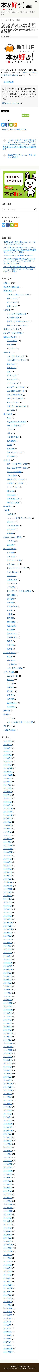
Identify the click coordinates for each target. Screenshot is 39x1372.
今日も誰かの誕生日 (15, 395)
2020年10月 (8, 969)
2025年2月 (7, 802)
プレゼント (7, 726)
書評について (12, 302)
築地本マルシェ (13, 499)
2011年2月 (7, 1342)
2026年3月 (7, 758)
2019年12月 (8, 1003)
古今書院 (10, 599)
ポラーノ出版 (12, 580)
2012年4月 (7, 1302)
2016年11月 (8, 1127)
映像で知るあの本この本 (16, 406)
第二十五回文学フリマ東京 (17, 464)
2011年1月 (7, 1345)
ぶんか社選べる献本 (15, 668)
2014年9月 (7, 1214)
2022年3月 (7, 912)
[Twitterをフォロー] (3, 125)
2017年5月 (7, 1107)
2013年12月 (8, 1245)
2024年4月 (7, 832)
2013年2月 (7, 1278)
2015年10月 (8, 1171)
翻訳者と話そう (13, 502)
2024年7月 (7, 825)
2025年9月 (7, 778)
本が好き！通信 (17, 1368)
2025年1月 (7, 805)
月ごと (9, 657)
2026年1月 (7, 765)
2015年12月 (8, 1164)
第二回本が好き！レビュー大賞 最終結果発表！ (22, 156)
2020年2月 (7, 996)
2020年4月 (7, 990)
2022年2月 (7, 916)
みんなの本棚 (12, 379)
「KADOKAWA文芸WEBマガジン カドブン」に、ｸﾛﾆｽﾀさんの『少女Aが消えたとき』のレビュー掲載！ (19, 261)
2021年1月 (7, 959)
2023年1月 (7, 879)
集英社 (9, 649)
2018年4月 (7, 1070)
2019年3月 (7, 1033)
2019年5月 (7, 1027)
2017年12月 (8, 1084)
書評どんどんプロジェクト (17, 325)
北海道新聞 (11, 441)
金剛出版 (10, 645)
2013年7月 (7, 1261)
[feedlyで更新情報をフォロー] (11, 125)
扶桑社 (9, 614)
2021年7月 (7, 939)
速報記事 (6, 710)
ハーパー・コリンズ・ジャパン (19, 518)
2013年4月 (7, 1271)
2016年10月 (8, 1131)
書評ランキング (9, 337)
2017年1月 (7, 1120)
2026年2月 (7, 761)
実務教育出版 (12, 606)
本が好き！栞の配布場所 (13, 333)
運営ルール (7, 291)
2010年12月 (8, 1349)
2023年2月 (7, 876)
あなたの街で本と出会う (16, 422)
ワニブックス (12, 583)
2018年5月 (7, 1067)
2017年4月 (7, 1110)
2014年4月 (7, 1231)
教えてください (13, 402)
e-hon (9, 418)
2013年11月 (8, 1248)
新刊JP (23, 129)
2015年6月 (7, 1184)
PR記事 (6, 510)
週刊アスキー (12, 703)
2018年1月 (7, 1080)
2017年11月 (8, 1087)
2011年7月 (7, 1325)
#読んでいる (12, 375)
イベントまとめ (13, 383)
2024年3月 (7, 835)
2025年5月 (7, 792)
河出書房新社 (12, 637)
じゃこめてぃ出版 (14, 560)
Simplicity (26, 1366)
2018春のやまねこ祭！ (16, 483)
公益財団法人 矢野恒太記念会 (19, 591)
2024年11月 (8, 812)
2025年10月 (8, 775)
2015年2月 (7, 1198)
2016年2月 (7, 1157)
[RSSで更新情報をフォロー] (15, 125)
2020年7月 (7, 980)
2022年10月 (8, 889)
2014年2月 (7, 1238)
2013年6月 (7, 1265)
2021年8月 (7, 936)
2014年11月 (8, 1208)
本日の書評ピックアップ (16, 360)
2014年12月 (8, 1204)
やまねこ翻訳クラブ (15, 425)
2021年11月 (8, 926)
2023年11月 (8, 849)
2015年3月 (7, 1194)
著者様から (11, 660)
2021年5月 (7, 946)
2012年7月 (7, 1295)
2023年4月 (7, 869)
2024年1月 (7, 842)
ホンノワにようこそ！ (15, 356)
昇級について (12, 298)
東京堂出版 (11, 529)
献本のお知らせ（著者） (13, 537)
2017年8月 (7, 1097)
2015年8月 (7, 1177)
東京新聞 (10, 695)
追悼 (8, 372)
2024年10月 (8, 815)
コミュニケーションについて (18, 294)
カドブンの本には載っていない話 (20, 722)
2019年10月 (8, 1010)
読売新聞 (10, 699)
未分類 (6, 714)
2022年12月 (8, 882)
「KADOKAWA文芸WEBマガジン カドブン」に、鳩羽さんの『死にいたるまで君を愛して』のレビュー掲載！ (19, 250)
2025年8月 (7, 782)
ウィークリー (12, 341)
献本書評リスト (9, 653)
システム (6, 310)
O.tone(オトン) (12, 676)
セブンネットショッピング (17, 568)
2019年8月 (7, 1016)
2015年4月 (7, 1191)
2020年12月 (8, 963)
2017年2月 (7, 1117)
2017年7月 (7, 1100)
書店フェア (11, 364)
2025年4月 (7, 795)
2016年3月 (7, 1154)
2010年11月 (8, 1352)
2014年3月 (7, 1235)
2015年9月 (7, 1174)
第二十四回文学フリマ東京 (17, 468)
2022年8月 (7, 896)
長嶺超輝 (10, 545)
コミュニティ (8, 718)
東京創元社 (11, 626)
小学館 (9, 445)
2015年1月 (7, 1201)
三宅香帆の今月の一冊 (15, 391)
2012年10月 (8, 1288)
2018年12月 (8, 1043)
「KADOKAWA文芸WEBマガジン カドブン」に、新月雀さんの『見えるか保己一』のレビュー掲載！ (19, 269)
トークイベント (13, 487)
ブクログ (10, 429)
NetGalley (11, 514)
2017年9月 (7, 1094)
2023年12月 (8, 845)
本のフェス (11, 495)
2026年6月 (7, 748)
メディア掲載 (14, 129)
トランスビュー (13, 572)
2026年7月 (7, 745)
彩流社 (9, 610)
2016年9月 (7, 1134)
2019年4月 (7, 1030)
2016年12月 (8, 1124)
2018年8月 (7, 1057)
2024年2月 (7, 839)
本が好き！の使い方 (11, 287)
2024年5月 (7, 829)
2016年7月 (7, 1141)
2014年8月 (7, 1218)
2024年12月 (8, 808)
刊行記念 (10, 491)
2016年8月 (7, 1137)
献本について (12, 306)
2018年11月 (8, 1047)
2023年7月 (7, 859)
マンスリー (11, 348)
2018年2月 (7, 1077)
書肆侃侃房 (11, 622)
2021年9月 (7, 933)
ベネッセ (10, 433)
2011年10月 (8, 1315)
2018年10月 (8, 1050)
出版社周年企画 (13, 437)
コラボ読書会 (12, 476)
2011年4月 (7, 1335)
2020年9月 (7, 973)
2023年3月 (7, 872)
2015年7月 (7, 1181)
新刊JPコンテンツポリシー (11, 103)
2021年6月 (7, 943)
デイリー (10, 345)
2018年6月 (7, 1063)
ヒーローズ (11, 576)
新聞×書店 (11, 449)
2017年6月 (7, 1104)
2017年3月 (7, 1114)
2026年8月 (7, 741)
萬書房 (9, 641)
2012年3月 (7, 1305)
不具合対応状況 (13, 318)
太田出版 (10, 603)
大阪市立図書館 (13, 526)
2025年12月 (8, 768)
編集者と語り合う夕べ (15, 479)
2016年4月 (7, 1151)
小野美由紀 (11, 541)
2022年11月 (8, 886)
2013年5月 (7, 1268)
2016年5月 (7, 1147)
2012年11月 (8, 1285)
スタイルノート (13, 564)
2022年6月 (7, 902)
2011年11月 (7, 1312)
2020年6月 (7, 983)
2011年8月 (7, 1322)
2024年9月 (7, 818)
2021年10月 (8, 929)
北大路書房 (11, 595)
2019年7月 (7, 1020)
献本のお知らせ (9, 549)
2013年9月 (7, 1255)
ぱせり (6, 129)
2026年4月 (7, 755)
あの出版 (10, 553)
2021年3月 (7, 953)
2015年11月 (8, 1167)
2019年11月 (8, 1006)
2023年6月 (7, 862)
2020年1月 (7, 1000)
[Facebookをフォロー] (7, 125)
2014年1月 (7, 1241)
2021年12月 (8, 923)
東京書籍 (10, 533)
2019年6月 (7, 1023)
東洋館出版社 (12, 633)
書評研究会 (7, 506)
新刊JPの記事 (8, 82)
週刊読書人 (11, 456)
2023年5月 (7, 865)
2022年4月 (7, 909)
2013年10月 (8, 1251)
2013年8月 (7, 1258)
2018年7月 (7, 1060)
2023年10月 (8, 852)
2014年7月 (7, 1221)
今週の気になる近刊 (15, 398)
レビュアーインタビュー (16, 387)
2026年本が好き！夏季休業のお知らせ (18, 255)
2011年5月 (7, 1332)
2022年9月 (7, 892)
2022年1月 (7, 919)
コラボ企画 (7, 414)
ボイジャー (11, 522)
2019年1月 (7, 1040)
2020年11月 (8, 966)
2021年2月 (7, 956)
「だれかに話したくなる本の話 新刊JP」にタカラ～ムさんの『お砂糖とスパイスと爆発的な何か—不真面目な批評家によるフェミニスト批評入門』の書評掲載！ (19, 144)
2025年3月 (7, 798)
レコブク (10, 684)
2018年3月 (7, 1073)
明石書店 (10, 618)
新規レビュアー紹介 (11, 329)
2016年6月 (7, 1144)
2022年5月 (7, 906)
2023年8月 (7, 855)
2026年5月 (7, 751)
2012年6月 (7, 1298)
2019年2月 (7, 1037)
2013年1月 (7, 1281)
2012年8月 (7, 1292)
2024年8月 (7, 822)
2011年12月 (8, 1308)
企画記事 (6, 352)
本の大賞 (10, 410)
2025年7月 (7, 785)
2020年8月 (7, 976)
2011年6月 (7, 1328)
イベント (6, 460)
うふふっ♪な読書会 (14, 472)
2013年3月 (7, 1275)
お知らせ (6, 283)
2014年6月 (7, 1224)
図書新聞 (10, 687)
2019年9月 (7, 1013)
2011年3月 (7, 1339)
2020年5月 (7, 986)
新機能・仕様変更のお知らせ (18, 321)
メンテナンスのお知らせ (16, 314)
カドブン (10, 680)
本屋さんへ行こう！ (15, 452)
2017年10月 (8, 1090)
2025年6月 (7, 788)
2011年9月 (7, 1318)
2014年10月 (8, 1211)
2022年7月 (7, 899)
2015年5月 (7, 1188)
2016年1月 (7, 1161)
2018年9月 (7, 1053)
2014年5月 (7, 1228)
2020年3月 (7, 993)
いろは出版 (11, 556)
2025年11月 (8, 772)
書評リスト (11, 368)
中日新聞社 (11, 587)
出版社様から (12, 664)
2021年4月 (7, 949)
